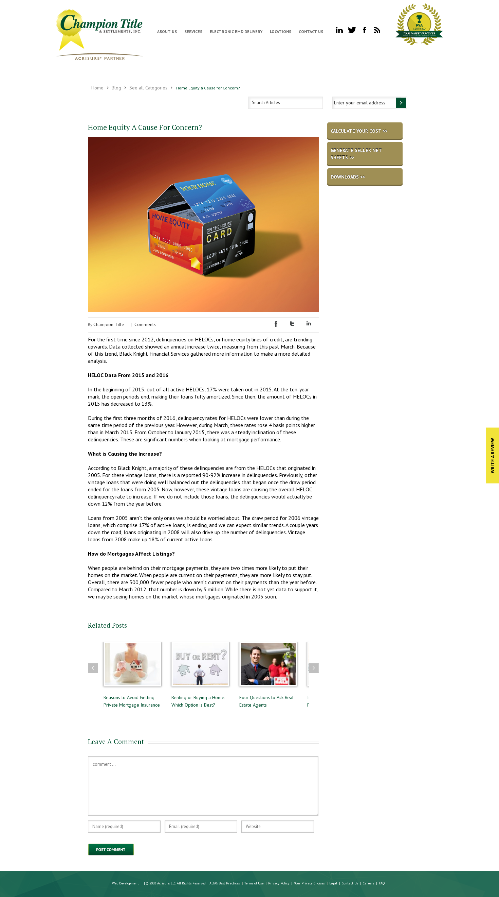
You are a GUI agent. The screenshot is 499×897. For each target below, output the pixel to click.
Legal (333, 883)
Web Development (125, 883)
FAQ (382, 883)
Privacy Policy (278, 883)
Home (97, 88)
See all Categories (148, 88)
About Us (167, 31)
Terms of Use (253, 883)
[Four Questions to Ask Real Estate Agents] (268, 667)
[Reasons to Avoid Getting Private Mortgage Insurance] (132, 667)
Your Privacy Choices (309, 883)
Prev (93, 668)
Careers (368, 883)
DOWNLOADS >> (348, 177)
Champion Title (108, 324)
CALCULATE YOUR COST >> (359, 131)
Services (193, 31)
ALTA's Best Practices (224, 883)
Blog (116, 88)
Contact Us (311, 31)
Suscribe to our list (401, 103)
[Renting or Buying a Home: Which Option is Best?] (200, 667)
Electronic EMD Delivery (236, 31)
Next (314, 668)
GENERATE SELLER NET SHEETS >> (356, 153)
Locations (280, 31)
